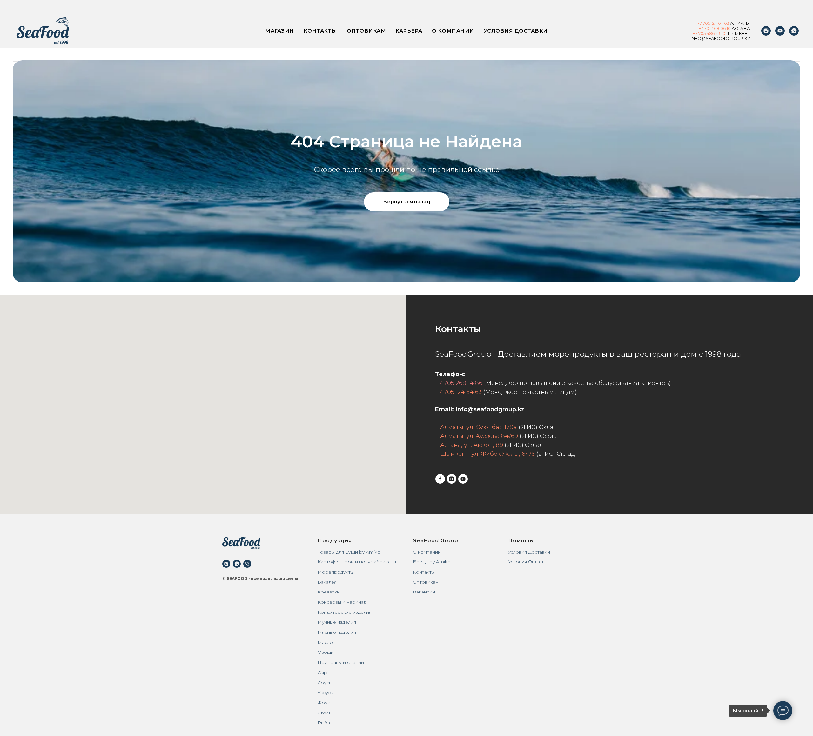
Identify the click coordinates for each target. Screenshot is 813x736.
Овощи (326, 652)
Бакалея (327, 582)
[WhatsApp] (794, 31)
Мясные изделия (337, 632)
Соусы (325, 683)
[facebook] (440, 479)
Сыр (322, 672)
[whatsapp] (237, 564)
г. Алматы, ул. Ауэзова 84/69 (476, 436)
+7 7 (697, 33)
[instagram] (766, 31)
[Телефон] (247, 564)
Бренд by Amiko (432, 562)
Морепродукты (336, 572)
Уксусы (326, 692)
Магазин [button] (279, 31)
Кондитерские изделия (345, 612)
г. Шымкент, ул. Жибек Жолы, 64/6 (485, 453)
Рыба (324, 723)
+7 (700, 23)
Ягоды (325, 713)
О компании (453, 31)
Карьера (408, 31)
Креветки (329, 592)
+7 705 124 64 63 (458, 391)
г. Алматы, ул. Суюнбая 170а (476, 427)
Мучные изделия (337, 622)
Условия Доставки (529, 552)
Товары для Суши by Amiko (349, 552)
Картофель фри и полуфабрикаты (357, 562)
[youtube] (780, 31)
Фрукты (326, 703)
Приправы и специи (341, 662)
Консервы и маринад (342, 602)
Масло (325, 642)
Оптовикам (366, 31)
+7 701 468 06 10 (715, 28)
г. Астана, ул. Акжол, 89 (469, 444)
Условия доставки (516, 31)
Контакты (320, 31)
